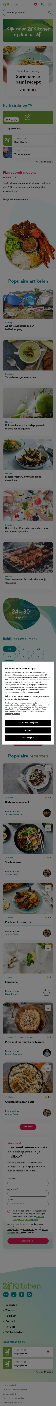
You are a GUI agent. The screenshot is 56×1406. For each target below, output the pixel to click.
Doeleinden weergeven (28, 723)
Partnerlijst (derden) (12, 714)
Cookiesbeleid (33, 692)
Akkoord (28, 730)
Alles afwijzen (28, 738)
